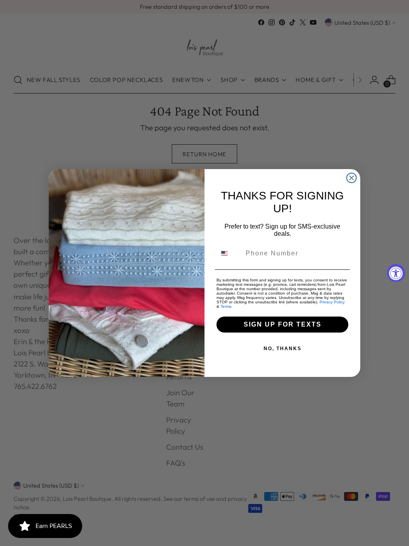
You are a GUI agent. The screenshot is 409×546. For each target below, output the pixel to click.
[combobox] (229, 253)
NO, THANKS (283, 348)
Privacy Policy (332, 302)
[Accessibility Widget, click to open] (396, 273)
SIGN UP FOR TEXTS (283, 324)
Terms (225, 306)
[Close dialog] (351, 178)
